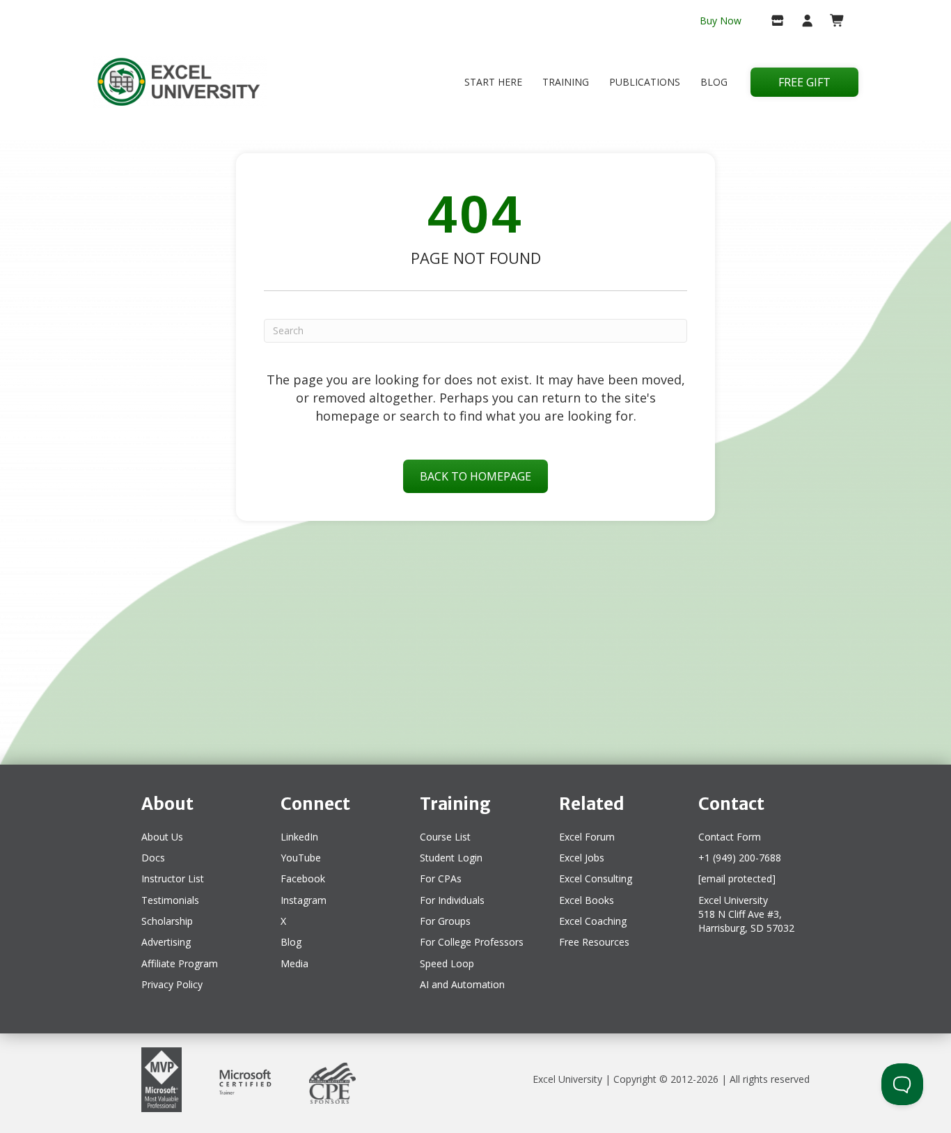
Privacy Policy (172, 984)
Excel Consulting (595, 878)
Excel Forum (587, 836)
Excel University (567, 1079)
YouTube (301, 857)
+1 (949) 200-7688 (739, 857)
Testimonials (170, 900)
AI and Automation (462, 984)
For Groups (445, 921)
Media (294, 963)
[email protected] (737, 878)
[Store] (772, 21)
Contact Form (729, 836)
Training (565, 81)
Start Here (493, 81)
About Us (162, 836)
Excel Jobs (581, 857)
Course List (445, 836)
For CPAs (441, 878)
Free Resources (594, 941)
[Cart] (832, 21)
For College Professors (472, 941)
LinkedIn (299, 836)
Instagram (304, 900)
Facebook (303, 878)
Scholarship (167, 921)
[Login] (802, 21)
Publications (644, 81)
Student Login (451, 857)
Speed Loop (447, 963)
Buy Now (720, 20)
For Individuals (452, 900)
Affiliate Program (179, 963)
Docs (153, 857)
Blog (714, 81)
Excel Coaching (593, 921)
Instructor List (172, 878)
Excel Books (586, 900)
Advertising (166, 941)
